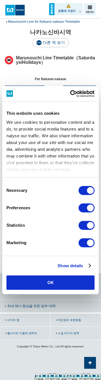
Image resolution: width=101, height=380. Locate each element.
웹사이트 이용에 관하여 (22, 333)
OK (50, 282)
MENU (90, 12)
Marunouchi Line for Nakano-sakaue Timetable (44, 22)
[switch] (87, 207)
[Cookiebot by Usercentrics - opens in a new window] (71, 93)
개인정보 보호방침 (69, 319)
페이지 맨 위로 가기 (90, 363)
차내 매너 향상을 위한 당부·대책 (31, 306)
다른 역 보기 (54, 42)
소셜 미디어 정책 (68, 333)
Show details (70, 265)
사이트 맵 (13, 319)
